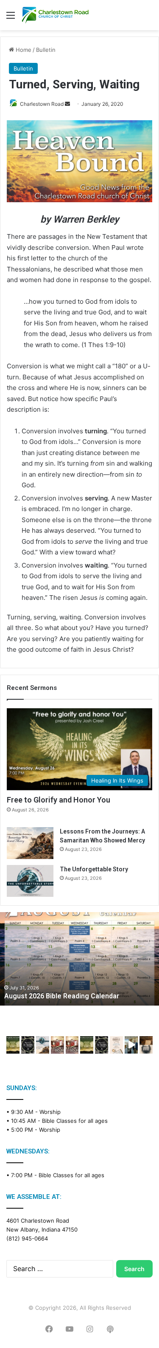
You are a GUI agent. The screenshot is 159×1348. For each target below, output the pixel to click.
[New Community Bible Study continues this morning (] (116, 1045)
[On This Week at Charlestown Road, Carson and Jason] (72, 1045)
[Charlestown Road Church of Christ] (55, 15)
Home (22, 49)
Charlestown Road (42, 104)
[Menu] (10, 18)
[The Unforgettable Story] (30, 881)
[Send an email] (67, 104)
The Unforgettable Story (94, 869)
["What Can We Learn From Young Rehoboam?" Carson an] (57, 1045)
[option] (79, 959)
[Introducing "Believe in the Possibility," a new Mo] (101, 1045)
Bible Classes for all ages (75, 1120)
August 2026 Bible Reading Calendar (61, 996)
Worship (50, 1111)
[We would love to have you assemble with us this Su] (42, 1045)
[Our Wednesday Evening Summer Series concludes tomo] (13, 1045)
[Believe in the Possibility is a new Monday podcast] (27, 1045)
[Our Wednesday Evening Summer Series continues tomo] (86, 1045)
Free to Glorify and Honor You (58, 799)
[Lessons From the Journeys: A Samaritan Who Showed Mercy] (30, 843)
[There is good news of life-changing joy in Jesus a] (131, 1045)
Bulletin (46, 49)
